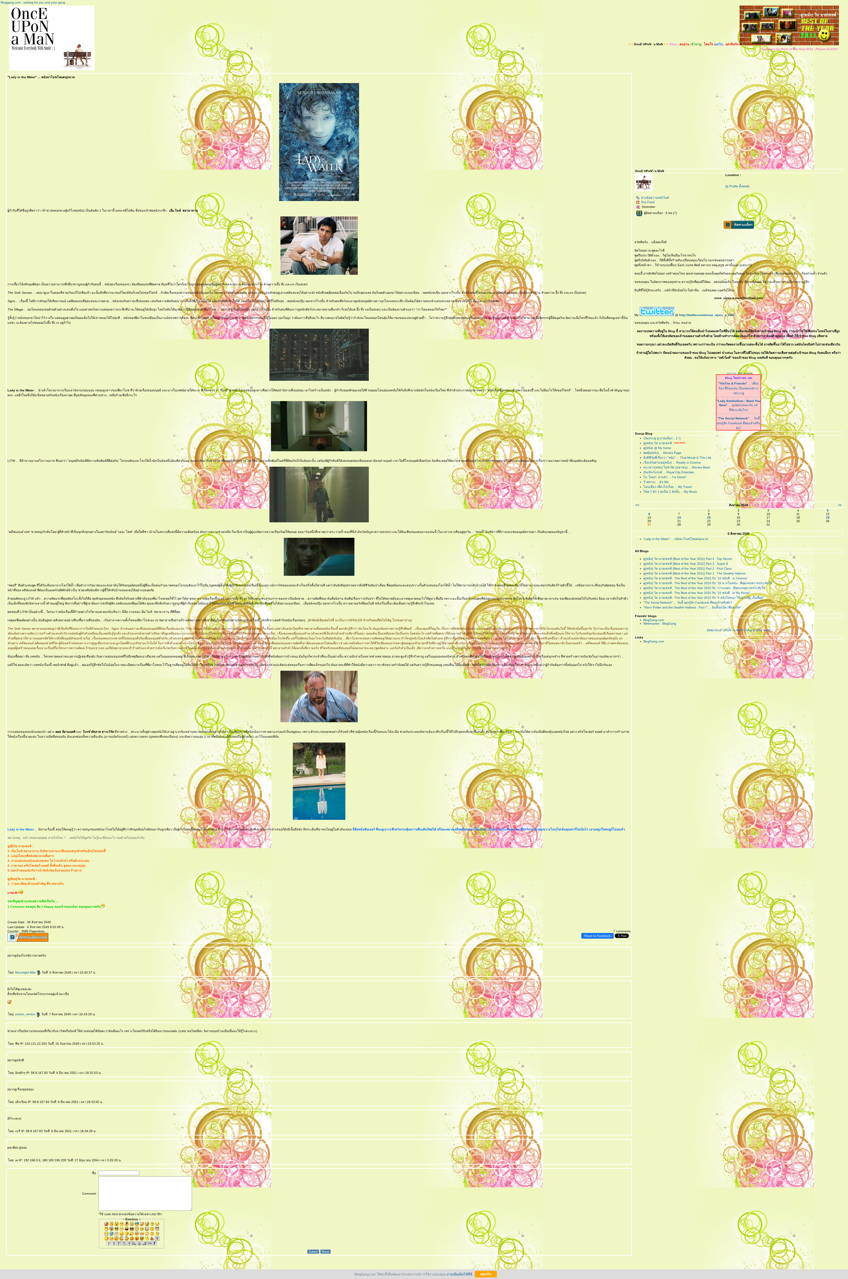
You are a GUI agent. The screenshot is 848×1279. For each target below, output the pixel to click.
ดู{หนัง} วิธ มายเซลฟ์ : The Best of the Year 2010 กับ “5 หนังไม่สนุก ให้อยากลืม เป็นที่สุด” (703, 597)
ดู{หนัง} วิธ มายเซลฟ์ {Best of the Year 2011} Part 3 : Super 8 (685, 563)
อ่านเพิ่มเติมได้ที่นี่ (459, 1274)
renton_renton (25, 1014)
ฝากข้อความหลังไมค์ (655, 197)
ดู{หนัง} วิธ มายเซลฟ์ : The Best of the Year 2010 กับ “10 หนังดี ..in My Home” (696, 593)
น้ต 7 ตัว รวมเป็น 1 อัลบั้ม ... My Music (670, 491)
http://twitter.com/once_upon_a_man (706, 315)
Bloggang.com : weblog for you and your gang (33, 2)
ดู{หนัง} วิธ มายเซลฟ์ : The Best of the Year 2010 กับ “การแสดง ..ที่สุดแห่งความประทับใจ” (704, 588)
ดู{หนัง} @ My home (657, 448)
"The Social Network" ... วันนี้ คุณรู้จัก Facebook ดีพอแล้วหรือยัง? (687, 602)
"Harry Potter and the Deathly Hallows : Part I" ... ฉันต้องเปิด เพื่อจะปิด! (692, 607)
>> (840, 505)
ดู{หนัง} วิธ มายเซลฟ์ (657, 443)
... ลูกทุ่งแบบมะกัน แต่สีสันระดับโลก (738, 405)
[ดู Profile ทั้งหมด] (737, 186)
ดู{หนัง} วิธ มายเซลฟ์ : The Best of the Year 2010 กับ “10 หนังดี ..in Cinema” (695, 578)
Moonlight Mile (25, 972)
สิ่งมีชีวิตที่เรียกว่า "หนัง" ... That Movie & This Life (677, 457)
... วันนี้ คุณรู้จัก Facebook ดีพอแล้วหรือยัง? (738, 423)
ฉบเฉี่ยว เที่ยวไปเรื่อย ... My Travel (667, 487)
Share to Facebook (597, 936)
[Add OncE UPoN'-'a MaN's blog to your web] (738, 630)
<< (637, 505)
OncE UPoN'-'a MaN (735, 373)
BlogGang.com (653, 620)
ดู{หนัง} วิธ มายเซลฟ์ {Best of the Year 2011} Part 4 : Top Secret (687, 559)
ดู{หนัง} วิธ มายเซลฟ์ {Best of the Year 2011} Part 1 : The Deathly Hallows (694, 573)
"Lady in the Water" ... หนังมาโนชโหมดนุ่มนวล (675, 539)
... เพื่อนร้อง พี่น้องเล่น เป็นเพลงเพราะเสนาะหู (738, 388)
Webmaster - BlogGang (659, 623)
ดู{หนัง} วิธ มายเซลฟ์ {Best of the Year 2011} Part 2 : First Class (687, 568)
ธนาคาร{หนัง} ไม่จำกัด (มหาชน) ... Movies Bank (676, 467)
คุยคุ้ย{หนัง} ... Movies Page (662, 453)
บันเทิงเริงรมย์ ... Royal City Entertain (668, 472)
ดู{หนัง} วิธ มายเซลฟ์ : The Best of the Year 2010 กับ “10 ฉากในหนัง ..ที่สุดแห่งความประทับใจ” (708, 583)
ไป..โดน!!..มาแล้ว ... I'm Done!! (664, 477)
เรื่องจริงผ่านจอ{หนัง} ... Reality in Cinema (672, 462)
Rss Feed (648, 202)
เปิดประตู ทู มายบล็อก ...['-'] (661, 438)
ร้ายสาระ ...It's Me (656, 482)
